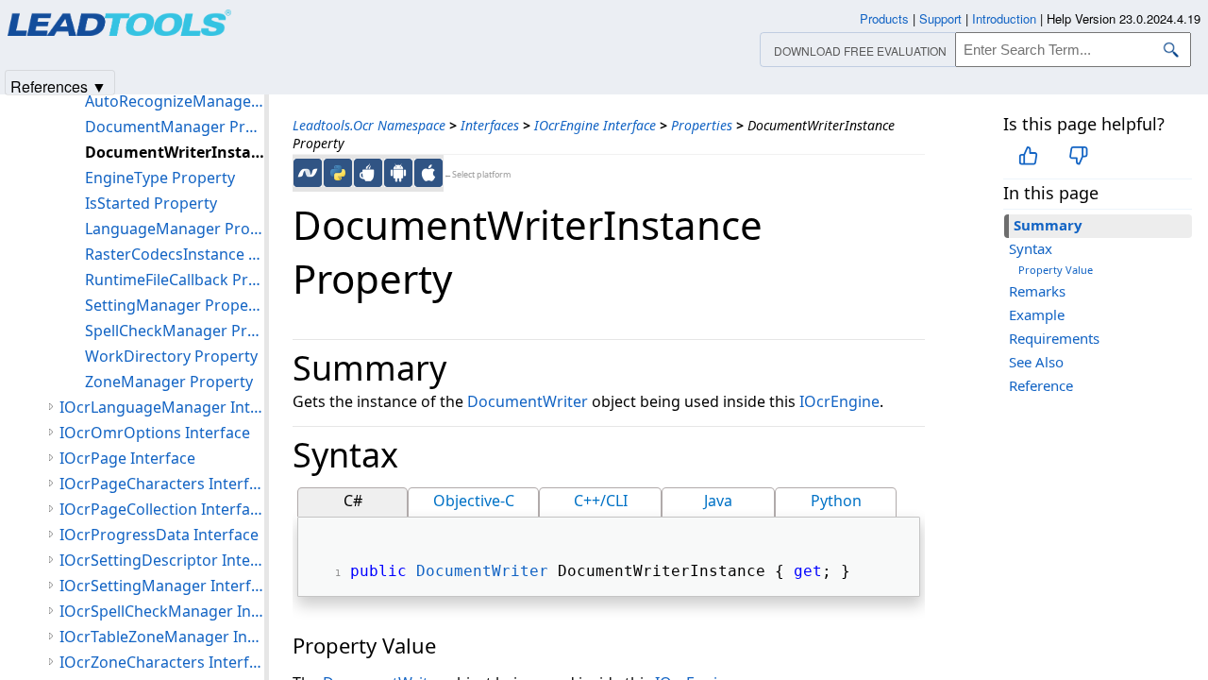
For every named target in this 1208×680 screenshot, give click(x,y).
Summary (1048, 224)
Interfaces (490, 125)
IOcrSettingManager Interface (161, 585)
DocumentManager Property (174, 126)
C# (353, 500)
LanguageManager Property (174, 228)
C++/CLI (601, 500)
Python (836, 500)
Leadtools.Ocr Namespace (369, 125)
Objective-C (473, 500)
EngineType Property (160, 177)
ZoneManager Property (169, 381)
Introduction (1004, 18)
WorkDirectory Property (171, 356)
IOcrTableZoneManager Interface (161, 636)
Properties (701, 125)
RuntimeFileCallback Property (174, 279)
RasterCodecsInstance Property (174, 254)
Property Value (1055, 270)
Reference (1041, 385)
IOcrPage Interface (127, 458)
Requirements (1054, 338)
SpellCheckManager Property (174, 330)
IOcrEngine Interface (595, 125)
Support (940, 18)
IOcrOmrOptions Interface (154, 432)
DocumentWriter (527, 401)
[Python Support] (338, 173)
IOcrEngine (839, 401)
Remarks (1037, 290)
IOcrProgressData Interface (159, 534)
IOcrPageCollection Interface (161, 509)
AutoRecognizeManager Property (174, 101)
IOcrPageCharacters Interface (161, 483)
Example (1037, 314)
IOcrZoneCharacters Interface (161, 662)
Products (884, 18)
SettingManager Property (174, 305)
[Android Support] (398, 173)
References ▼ (58, 85)
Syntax (1030, 248)
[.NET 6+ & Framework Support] (308, 173)
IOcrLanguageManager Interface (161, 407)
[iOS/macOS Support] (428, 173)
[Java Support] (368, 173)
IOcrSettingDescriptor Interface (161, 560)
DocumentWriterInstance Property (174, 152)
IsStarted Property (151, 203)
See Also (1036, 361)
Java (718, 500)
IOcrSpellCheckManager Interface (161, 611)
